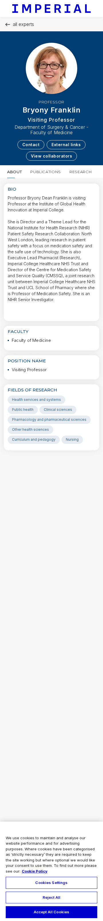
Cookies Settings (51, 882)
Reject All (51, 897)
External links (66, 144)
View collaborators (51, 156)
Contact (31, 144)
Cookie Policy (34, 871)
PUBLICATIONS (45, 172)
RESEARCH (81, 172)
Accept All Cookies (51, 912)
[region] (51, 871)
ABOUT (14, 172)
